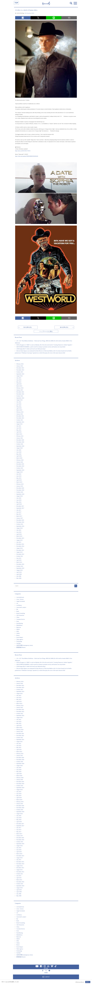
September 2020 (20, 446)
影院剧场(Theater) (20, 647)
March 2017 (19, 516)
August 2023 (19, 376)
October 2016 (19, 524)
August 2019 (19, 472)
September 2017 (20, 508)
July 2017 (18, 510)
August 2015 (19, 540)
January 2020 (19, 462)
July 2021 (18, 426)
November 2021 (20, 418)
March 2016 (19, 536)
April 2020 (19, 456)
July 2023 (18, 378)
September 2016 (20, 526)
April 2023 (19, 384)
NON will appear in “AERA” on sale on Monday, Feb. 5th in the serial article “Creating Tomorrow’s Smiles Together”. (44, 345)
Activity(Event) (20, 597)
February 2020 (19, 460)
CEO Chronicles (28, 13)
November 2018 (20, 490)
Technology (19, 641)
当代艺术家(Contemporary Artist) (24, 645)
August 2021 (19, 424)
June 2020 (18, 452)
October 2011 (19, 556)
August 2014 (19, 548)
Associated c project (21, 607)
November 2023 (20, 370)
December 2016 (20, 520)
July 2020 (18, 450)
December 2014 (20, 544)
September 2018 (20, 494)
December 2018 (20, 488)
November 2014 (20, 546)
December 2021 (20, 416)
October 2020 (19, 444)
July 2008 (18, 576)
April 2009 (19, 574)
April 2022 (19, 408)
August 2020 (19, 448)
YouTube (18, 643)
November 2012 (20, 554)
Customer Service (20, 619)
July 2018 (18, 498)
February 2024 (19, 364)
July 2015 (18, 542)
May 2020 (18, 454)
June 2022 (18, 404)
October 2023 (19, 372)
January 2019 (19, 486)
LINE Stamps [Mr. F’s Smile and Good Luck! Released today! (31, 348)
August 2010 (19, 570)
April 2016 (19, 534)
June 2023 (18, 380)
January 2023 (19, 390)
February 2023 (19, 388)
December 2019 (20, 464)
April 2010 (19, 572)
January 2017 (19, 518)
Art (17, 603)
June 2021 (18, 428)
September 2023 (20, 374)
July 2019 (18, 474)
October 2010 (19, 566)
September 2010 (20, 568)
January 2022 (19, 414)
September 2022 (20, 398)
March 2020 (19, 458)
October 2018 (19, 492)
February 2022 (19, 412)
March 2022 (19, 410)
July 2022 (18, 402)
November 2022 (20, 394)
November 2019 (20, 466)
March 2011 (19, 562)
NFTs (17, 631)
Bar (17, 609)
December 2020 (20, 440)
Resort (18, 635)
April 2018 (19, 504)
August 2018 (19, 496)
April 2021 (19, 432)
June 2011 (18, 558)
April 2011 (19, 560)
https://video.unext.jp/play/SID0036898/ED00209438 (26, 156)
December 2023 (20, 368)
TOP (16, 3)
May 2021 (18, 430)
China (17, 617)
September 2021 (20, 422)
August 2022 (19, 400)
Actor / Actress (20, 599)
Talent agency (19, 639)
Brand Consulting (20, 613)
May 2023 (18, 382)
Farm (17, 621)
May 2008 (18, 578)
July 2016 (18, 530)
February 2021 (19, 436)
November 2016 (20, 522)
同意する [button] (88, 982)
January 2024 (19, 366)
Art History (19, 605)
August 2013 (19, 552)
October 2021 (19, 420)
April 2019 (19, 480)
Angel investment (20, 601)
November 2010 (20, 564)
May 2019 (18, 478)
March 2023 (19, 386)
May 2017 (18, 514)
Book (17, 611)
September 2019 (20, 470)
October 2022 (19, 396)
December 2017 (20, 506)
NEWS (32, 13)
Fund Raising (19, 623)
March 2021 (19, 434)
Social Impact (19, 637)
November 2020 (20, 442)
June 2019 (18, 476)
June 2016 (18, 532)
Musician (18, 627)
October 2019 (19, 468)
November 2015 (20, 538)
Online (18, 633)
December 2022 (20, 392)
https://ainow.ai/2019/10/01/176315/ (22, 150)
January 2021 (19, 438)
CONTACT (47, 976)
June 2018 (18, 500)
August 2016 (19, 528)
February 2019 (19, 484)
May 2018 (18, 502)
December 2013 (20, 550)
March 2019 (19, 482)
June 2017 (18, 512)
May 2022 (18, 406)
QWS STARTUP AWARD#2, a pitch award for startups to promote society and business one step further (40, 346)
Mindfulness (19, 625)
